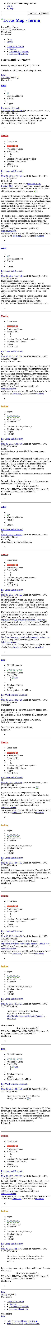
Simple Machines (32, 1323)
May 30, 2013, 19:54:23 (11, 595)
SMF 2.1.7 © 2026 (15, 1323)
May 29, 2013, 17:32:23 (11, 176)
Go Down (5, 77)
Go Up (4, 1294)
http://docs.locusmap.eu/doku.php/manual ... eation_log (25, 637)
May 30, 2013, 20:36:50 (11, 782)
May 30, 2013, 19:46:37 (11, 534)
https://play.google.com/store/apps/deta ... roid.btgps (23, 620)
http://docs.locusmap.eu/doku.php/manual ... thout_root (25, 944)
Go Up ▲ (33, 1321)
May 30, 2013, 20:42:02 (11, 863)
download (16, 236)
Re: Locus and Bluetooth (12, 171)
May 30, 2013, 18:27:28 (11, 356)
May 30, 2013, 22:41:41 (11, 1249)
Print (3, 75)
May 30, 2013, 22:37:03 (11, 1176)
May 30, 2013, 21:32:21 (11, 1004)
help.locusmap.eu (8, 231)
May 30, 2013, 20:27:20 (11, 700)
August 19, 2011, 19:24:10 (13, 110)
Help (9, 1321)
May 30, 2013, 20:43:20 (11, 936)
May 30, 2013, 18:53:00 (11, 444)
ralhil (3, 85)
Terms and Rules (19, 1321)
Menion (4, 135)
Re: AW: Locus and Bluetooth (14, 695)
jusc (3, 660)
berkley (4, 406)
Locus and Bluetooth (10, 108)
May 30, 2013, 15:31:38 (11, 276)
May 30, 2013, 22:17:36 (11, 1089)
